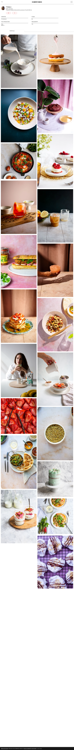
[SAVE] (14, 13)
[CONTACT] (8, 13)
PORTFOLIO (12, 30)
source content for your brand (30, 748)
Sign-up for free (4, 748)
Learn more (39, 748)
